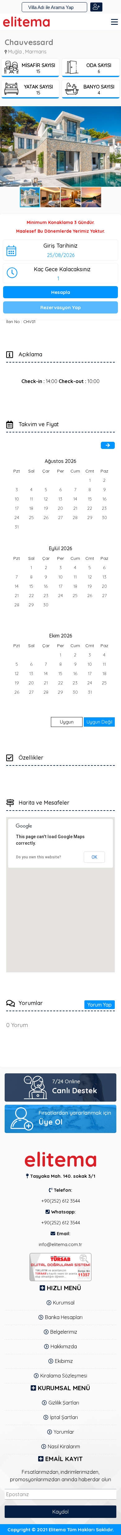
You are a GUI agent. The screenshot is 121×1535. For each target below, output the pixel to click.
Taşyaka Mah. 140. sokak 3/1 (62, 1176)
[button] (60, 146)
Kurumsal (63, 1303)
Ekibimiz (64, 1361)
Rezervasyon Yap (60, 307)
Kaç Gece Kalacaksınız (62, 269)
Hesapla (60, 292)
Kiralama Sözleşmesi (63, 1376)
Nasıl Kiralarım (64, 1446)
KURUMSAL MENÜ (64, 1388)
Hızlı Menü (64, 1288)
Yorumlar (64, 1432)
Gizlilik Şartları (63, 1403)
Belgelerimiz (63, 1332)
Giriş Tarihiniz (60, 245)
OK (94, 857)
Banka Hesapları (64, 1317)
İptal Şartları (64, 1417)
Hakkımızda (64, 1346)
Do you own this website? (38, 857)
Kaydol (60, 1512)
